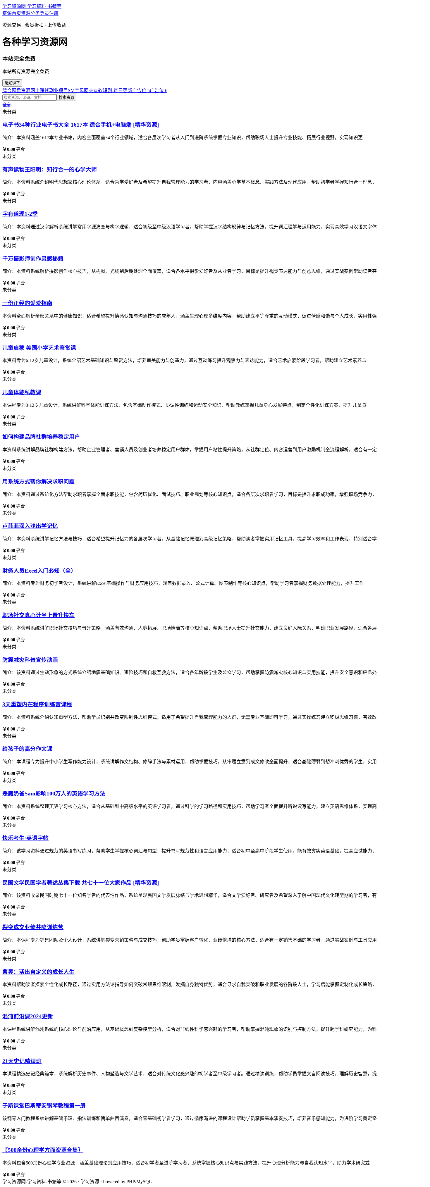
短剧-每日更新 (117, 90)
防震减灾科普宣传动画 (30, 660)
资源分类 (30, 13)
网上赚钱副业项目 (49, 90)
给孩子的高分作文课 (27, 749)
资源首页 (11, 13)
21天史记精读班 (22, 1061)
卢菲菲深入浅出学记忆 (30, 526)
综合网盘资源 (16, 90)
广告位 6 (158, 90)
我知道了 (12, 83)
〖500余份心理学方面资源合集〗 (42, 1150)
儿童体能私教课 (21, 392)
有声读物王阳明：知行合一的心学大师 (49, 169)
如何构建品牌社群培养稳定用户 (41, 437)
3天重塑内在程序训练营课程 (37, 704)
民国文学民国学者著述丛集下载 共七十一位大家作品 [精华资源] (80, 883)
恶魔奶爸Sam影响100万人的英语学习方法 (53, 793)
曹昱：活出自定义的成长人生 (38, 972)
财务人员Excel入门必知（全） (39, 571)
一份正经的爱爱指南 (27, 303)
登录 (44, 13)
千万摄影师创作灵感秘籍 (32, 259)
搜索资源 (66, 97)
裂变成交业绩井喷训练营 (32, 927)
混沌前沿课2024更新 (27, 1016)
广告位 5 (141, 90)
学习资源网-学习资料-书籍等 (31, 6)
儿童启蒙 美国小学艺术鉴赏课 (39, 348)
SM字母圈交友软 (85, 90)
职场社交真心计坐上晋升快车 (38, 615)
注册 (54, 13)
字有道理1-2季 (20, 214)
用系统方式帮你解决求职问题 (38, 481)
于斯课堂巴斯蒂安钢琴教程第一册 (44, 1105)
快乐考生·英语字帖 (25, 838)
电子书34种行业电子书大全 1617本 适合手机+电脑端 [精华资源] (80, 125)
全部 (7, 104)
